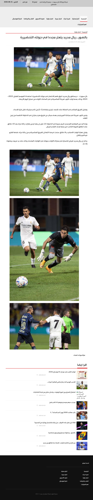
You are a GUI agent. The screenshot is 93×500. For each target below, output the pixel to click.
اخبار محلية (75, 19)
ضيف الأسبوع (39, 19)
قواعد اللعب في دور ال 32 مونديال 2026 (62, 372)
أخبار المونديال (17, 19)
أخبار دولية (49, 19)
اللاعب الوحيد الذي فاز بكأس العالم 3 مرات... (61, 382)
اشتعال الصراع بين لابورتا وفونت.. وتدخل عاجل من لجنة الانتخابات (54, 392)
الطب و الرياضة (29, 19)
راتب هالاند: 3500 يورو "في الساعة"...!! (62, 412)
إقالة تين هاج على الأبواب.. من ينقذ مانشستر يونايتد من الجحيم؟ (54, 423)
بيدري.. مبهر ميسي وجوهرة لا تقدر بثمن (62, 402)
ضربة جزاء (67, 19)
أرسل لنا (34, 2)
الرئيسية (83, 19)
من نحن (25, 2)
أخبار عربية (58, 19)
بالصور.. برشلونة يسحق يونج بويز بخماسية (61, 433)
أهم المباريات (82, 24)
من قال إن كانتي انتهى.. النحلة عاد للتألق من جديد (59, 443)
